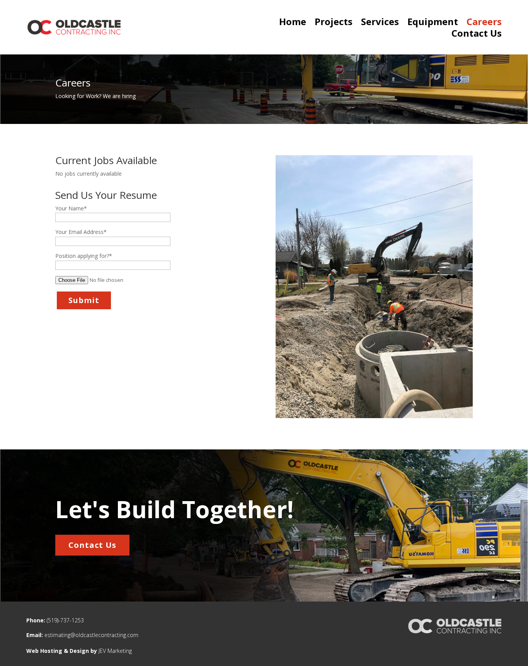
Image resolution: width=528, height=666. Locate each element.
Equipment (432, 23)
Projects (334, 23)
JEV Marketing (115, 650)
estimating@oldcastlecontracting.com (91, 635)
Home (292, 23)
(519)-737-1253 (65, 620)
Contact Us (476, 35)
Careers (484, 23)
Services (380, 23)
